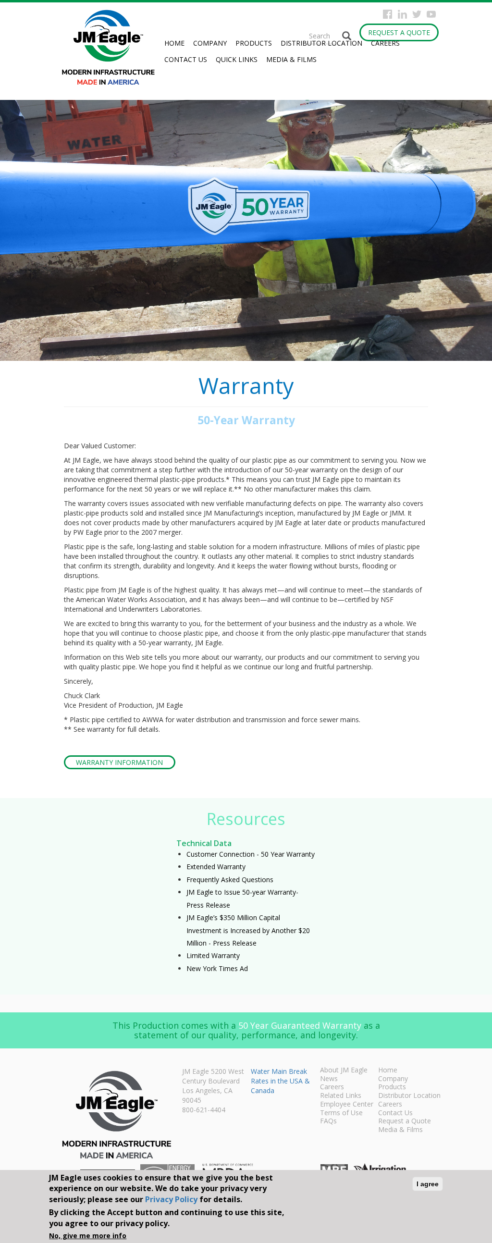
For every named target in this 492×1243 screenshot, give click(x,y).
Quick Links (237, 59)
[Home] (112, 47)
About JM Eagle (344, 1070)
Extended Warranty (216, 866)
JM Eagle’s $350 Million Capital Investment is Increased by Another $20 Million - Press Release (248, 930)
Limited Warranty (213, 955)
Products (253, 43)
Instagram (402, 14)
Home (174, 43)
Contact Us (185, 59)
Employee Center (346, 1104)
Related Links (340, 1096)
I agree (428, 1184)
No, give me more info (87, 1235)
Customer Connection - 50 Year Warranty (250, 854)
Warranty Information (119, 762)
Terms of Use (341, 1113)
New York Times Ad (217, 968)
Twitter (416, 14)
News (329, 1079)
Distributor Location (321, 43)
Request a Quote (399, 32)
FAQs (328, 1121)
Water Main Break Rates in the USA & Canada (280, 1081)
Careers (385, 43)
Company (210, 43)
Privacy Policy (171, 1199)
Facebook (387, 14)
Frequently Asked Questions (229, 879)
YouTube (431, 14)
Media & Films (291, 59)
